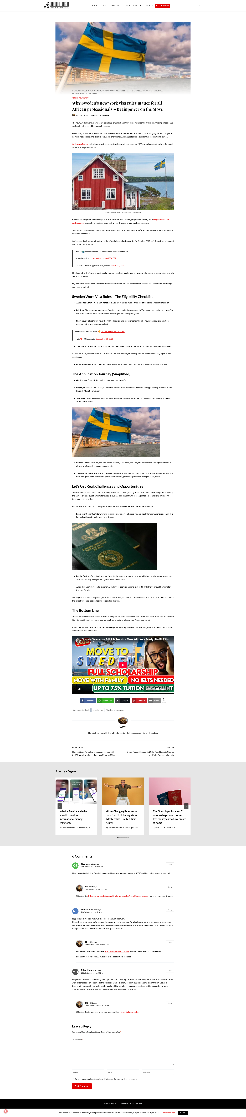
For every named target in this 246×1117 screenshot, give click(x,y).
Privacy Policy (110, 1103)
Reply (169, 864)
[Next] (186, 806)
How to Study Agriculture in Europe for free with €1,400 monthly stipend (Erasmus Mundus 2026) (93, 751)
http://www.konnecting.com (117, 951)
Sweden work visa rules (115, 710)
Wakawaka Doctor (80, 144)
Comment (78, 1039)
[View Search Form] (200, 5)
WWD (81, 115)
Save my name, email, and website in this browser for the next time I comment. (106, 1079)
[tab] (118, 837)
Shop (128, 6)
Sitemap (139, 1103)
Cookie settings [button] (168, 1112)
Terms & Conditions (126, 1103)
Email (111, 1072)
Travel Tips (84, 98)
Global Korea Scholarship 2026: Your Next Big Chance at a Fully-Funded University (150, 751)
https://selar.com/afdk (129, 1012)
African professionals (81, 710)
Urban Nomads (162, 6)
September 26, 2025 (104, 339)
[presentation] (76, 791)
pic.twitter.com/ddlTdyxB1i (113, 331)
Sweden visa (98, 710)
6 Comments (106, 115)
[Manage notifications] (6, 1111)
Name (76, 1072)
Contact (150, 6)
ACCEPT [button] (183, 1113)
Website (146, 1072)
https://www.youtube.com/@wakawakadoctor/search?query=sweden (118, 896)
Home (94, 6)
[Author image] (73, 115)
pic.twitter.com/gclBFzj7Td (104, 258)
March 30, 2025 (118, 265)
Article (75, 98)
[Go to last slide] (60, 806)
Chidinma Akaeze (68, 828)
